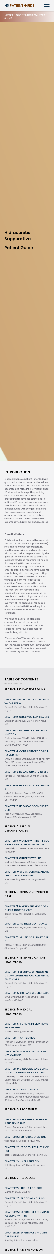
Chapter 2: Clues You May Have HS (27, 717)
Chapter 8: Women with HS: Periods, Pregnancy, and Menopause (26, 842)
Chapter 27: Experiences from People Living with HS (26, 1213)
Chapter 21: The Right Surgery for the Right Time (26, 1121)
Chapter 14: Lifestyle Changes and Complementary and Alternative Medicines (26, 975)
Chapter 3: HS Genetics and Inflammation (26, 732)
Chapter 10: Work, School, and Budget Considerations (27, 873)
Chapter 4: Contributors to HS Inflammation (26, 753)
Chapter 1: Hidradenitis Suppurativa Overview (26, 701)
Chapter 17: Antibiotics (19, 1038)
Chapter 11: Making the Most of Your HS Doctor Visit (26, 908)
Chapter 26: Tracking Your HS (24, 1198)
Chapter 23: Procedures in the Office (26, 1149)
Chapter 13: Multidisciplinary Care (26, 939)
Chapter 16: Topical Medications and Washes (26, 1025)
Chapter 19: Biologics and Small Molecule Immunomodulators (26, 1070)
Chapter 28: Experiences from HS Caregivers (25, 1234)
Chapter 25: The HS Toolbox (23, 1188)
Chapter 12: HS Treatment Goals (25, 923)
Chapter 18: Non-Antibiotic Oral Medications (26, 1053)
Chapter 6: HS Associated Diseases (26, 787)
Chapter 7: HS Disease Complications (26, 808)
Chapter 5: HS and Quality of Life (26, 772)
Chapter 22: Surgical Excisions (25, 1137)
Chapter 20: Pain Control (21, 1089)
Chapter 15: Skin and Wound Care (26, 993)
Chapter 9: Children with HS (22, 858)
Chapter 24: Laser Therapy (21, 1161)
